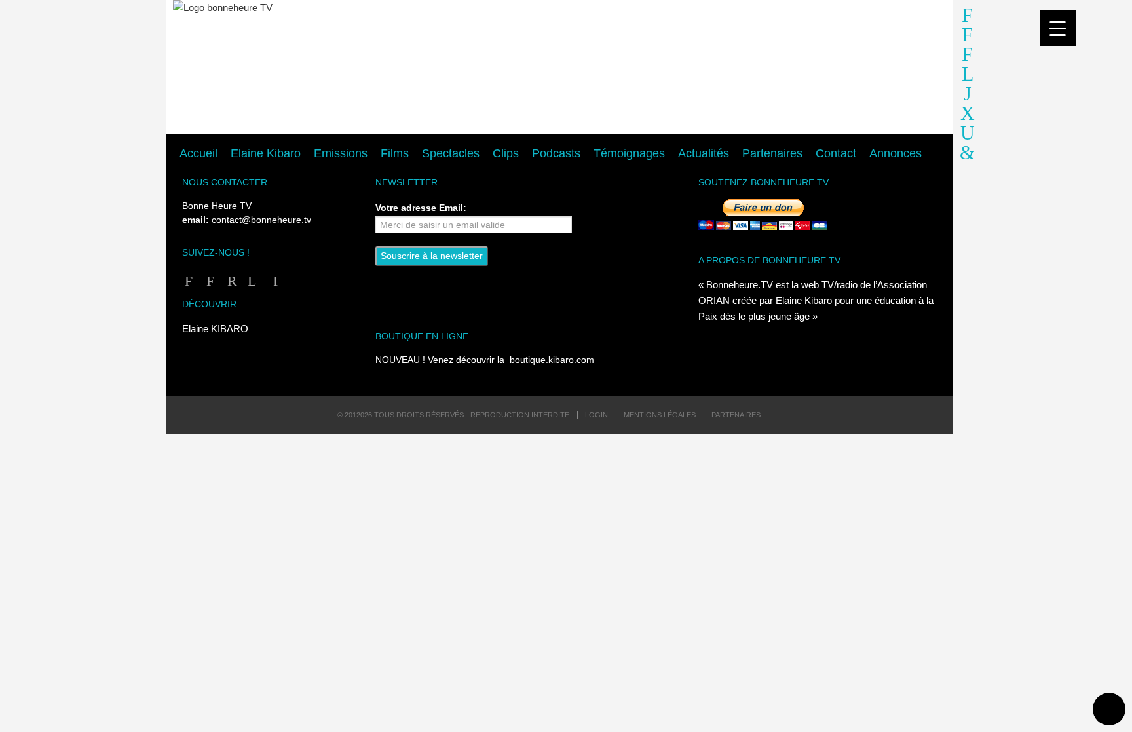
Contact (836, 153)
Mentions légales (660, 415)
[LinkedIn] (273, 280)
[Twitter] (251, 280)
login (596, 415)
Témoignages (629, 153)
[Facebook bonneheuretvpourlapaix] (967, 18)
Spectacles (451, 153)
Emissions (341, 153)
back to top (1109, 709)
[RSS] (230, 280)
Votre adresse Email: (420, 207)
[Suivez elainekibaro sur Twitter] (967, 77)
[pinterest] (967, 155)
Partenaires (772, 153)
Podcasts (556, 153)
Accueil (198, 153)
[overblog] (967, 136)
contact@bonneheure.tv (261, 220)
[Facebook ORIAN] (208, 280)
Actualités (703, 153)
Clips (506, 153)
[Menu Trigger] (1058, 28)
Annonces (895, 153)
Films (395, 153)
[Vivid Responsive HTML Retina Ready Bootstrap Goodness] (559, 67)
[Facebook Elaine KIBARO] (967, 37)
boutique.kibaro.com (552, 360)
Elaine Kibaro (266, 153)
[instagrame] (967, 96)
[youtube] (967, 116)
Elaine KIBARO (215, 328)
